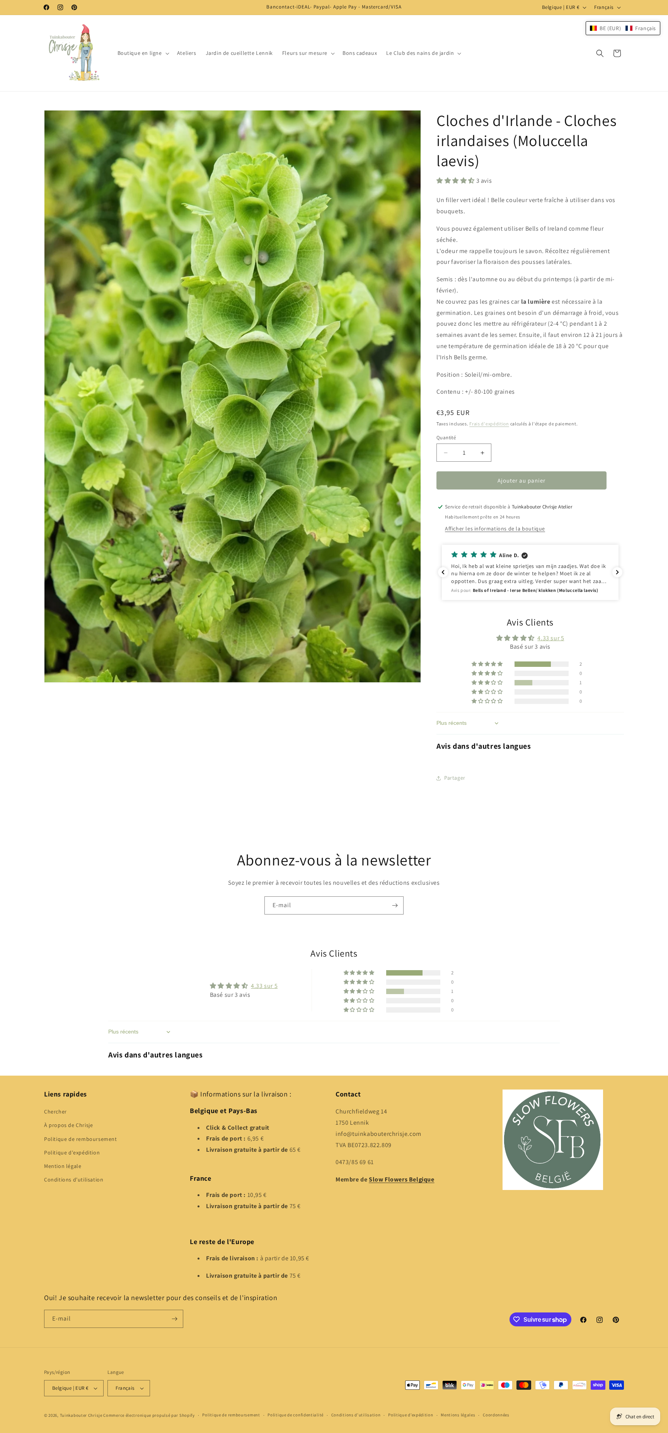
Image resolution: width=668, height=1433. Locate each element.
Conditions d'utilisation (73, 1179)
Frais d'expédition (489, 424)
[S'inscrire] (394, 905)
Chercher (55, 1111)
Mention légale (62, 1166)
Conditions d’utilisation (356, 1415)
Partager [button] (454, 777)
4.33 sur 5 (550, 638)
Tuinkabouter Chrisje (82, 1415)
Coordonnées (496, 1415)
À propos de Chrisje (68, 1125)
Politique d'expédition (72, 1152)
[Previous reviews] (443, 572)
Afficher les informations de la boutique (495, 528)
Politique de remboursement (80, 1139)
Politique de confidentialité (296, 1415)
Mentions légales (458, 1415)
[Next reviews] (617, 572)
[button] (142, 53)
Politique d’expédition (410, 1415)
